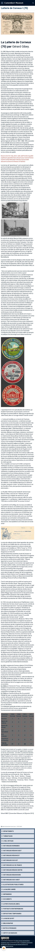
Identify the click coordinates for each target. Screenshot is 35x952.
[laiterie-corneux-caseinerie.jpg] (15, 228)
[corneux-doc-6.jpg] (17, 23)
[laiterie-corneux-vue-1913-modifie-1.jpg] (15, 211)
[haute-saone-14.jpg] (12, 348)
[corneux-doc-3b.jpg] (17, 532)
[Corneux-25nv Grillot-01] (12, 372)
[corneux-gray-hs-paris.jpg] (12, 395)
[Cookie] (4, 948)
